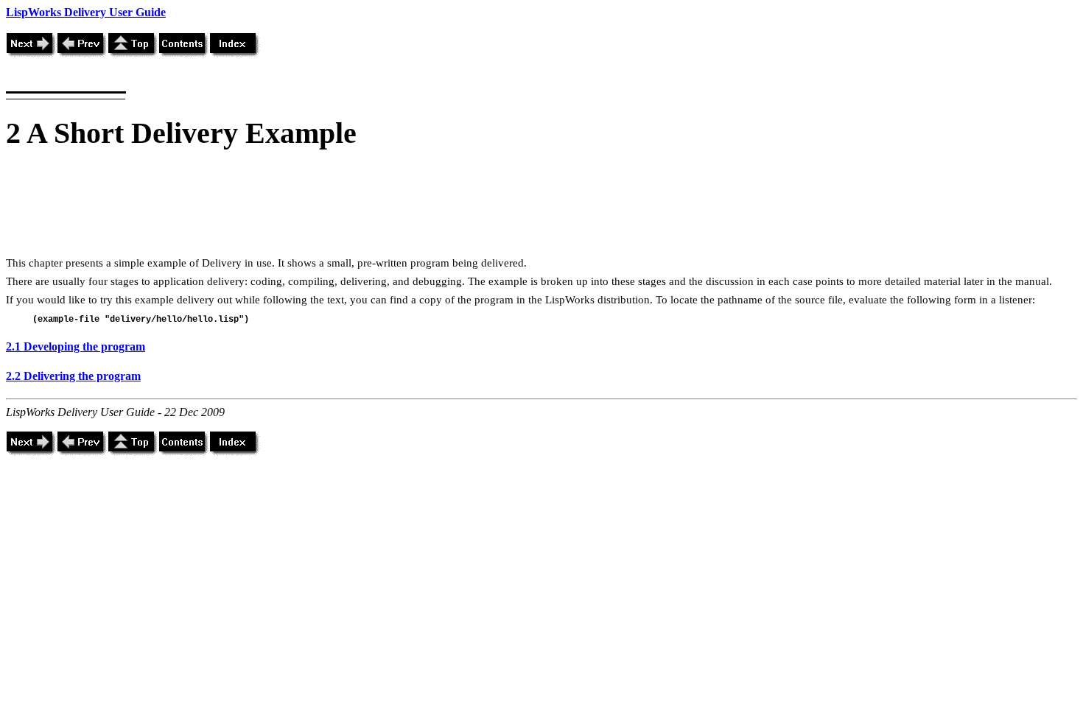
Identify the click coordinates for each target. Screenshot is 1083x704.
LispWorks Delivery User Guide (86, 12)
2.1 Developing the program (75, 346)
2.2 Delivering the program (73, 376)
